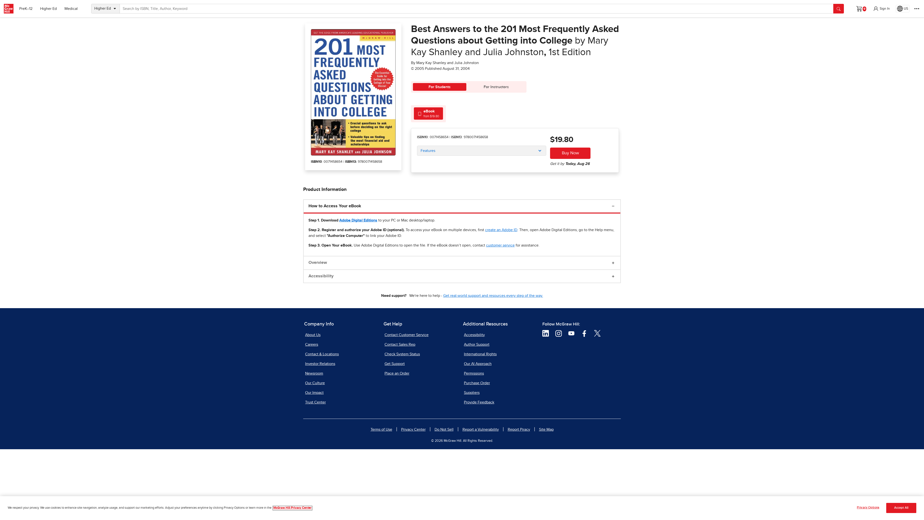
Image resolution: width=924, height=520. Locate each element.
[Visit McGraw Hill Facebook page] (584, 333)
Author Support (476, 344)
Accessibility (321, 276)
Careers (311, 344)
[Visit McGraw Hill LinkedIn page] (545, 333)
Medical (71, 9)
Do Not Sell (444, 429)
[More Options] (916, 8)
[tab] (428, 113)
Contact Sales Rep (400, 344)
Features (428, 151)
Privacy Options (868, 507)
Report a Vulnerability (480, 429)
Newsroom (314, 373)
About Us (313, 335)
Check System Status (402, 354)
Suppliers (472, 393)
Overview (317, 262)
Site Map (546, 429)
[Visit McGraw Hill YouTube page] (571, 333)
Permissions (474, 373)
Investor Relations (320, 364)
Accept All (901, 508)
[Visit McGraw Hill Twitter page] (597, 333)
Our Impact (314, 393)
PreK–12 (25, 9)
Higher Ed (48, 9)
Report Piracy (519, 429)
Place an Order (397, 373)
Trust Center (315, 402)
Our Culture (315, 383)
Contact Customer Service (407, 335)
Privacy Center (413, 429)
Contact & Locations (322, 354)
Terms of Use (381, 429)
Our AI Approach (478, 364)
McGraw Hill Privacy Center (292, 508)
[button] (881, 8)
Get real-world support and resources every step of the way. (493, 296)
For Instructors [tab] (496, 87)
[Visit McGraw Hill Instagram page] (558, 333)
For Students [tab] (440, 87)
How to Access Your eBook (334, 206)
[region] (462, 508)
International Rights (480, 354)
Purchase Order (477, 383)
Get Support (395, 364)
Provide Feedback (479, 402)
